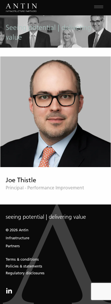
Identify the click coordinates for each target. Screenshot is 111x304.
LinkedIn (9, 290)
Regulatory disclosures (25, 273)
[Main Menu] (83, 7)
